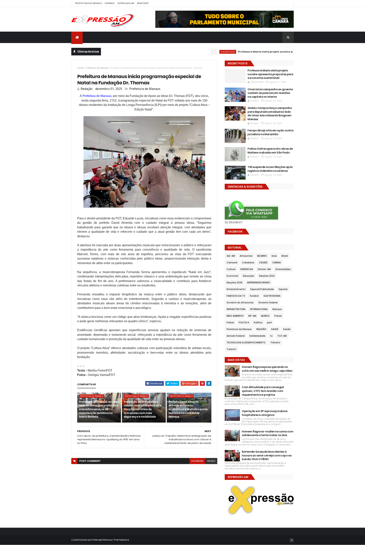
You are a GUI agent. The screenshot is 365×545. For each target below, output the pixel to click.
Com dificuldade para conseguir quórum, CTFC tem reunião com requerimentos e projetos (263, 390)
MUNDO (265, 315)
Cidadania (248, 262)
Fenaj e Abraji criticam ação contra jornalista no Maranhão (270, 132)
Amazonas (246, 255)
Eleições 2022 (267, 275)
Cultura (231, 269)
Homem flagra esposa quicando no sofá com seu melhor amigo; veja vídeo (267, 369)
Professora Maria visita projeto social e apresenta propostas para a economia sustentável (285, 52)
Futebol (254, 295)
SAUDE (274, 329)
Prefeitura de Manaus (97, 68)
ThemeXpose (121, 539)
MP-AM (252, 315)
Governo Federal (268, 302)
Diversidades (283, 269)
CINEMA (276, 262)
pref (269, 322)
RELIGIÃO (261, 329)
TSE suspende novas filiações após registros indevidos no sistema (270, 169)
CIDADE (263, 262)
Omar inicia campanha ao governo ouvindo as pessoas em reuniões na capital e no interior (270, 93)
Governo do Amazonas (240, 302)
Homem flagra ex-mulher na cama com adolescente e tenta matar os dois (267, 433)
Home (80, 68)
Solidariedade (257, 335)
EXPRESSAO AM (125, 3)
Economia (232, 275)
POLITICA (244, 322)
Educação (248, 275)
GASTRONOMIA (271, 295)
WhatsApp (143, 3)
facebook (197, 461)
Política (258, 322)
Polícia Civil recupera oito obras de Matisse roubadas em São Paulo (270, 150)
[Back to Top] (292, 540)
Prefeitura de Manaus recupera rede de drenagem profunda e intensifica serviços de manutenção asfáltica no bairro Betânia (99, 409)
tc (271, 335)
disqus (211, 461)
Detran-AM (264, 269)
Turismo (231, 349)
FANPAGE (110, 3)
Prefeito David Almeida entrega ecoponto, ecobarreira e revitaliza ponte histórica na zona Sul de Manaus (188, 409)
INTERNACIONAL (259, 309)
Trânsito (275, 342)
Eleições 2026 (215, 51)
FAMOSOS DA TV (236, 295)
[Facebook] (288, 3)
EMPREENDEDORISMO (258, 282)
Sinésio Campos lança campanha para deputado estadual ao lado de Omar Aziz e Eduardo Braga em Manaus (270, 113)
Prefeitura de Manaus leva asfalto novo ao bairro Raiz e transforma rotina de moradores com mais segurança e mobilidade (142, 409)
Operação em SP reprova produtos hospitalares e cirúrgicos (265, 413)
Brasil (285, 255)
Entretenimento (236, 289)
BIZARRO (262, 255)
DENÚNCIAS (246, 269)
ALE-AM (231, 255)
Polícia (230, 322)
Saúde (286, 329)
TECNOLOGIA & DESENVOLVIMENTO (246, 342)
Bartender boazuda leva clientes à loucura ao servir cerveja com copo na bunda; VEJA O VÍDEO (266, 455)
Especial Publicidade (262, 289)
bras (274, 255)
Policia (278, 315)
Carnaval (232, 262)
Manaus (277, 309)
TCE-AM (282, 335)
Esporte (283, 289)
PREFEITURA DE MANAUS (88, 3)
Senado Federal (236, 335)
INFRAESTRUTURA (236, 309)
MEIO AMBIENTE (235, 315)
